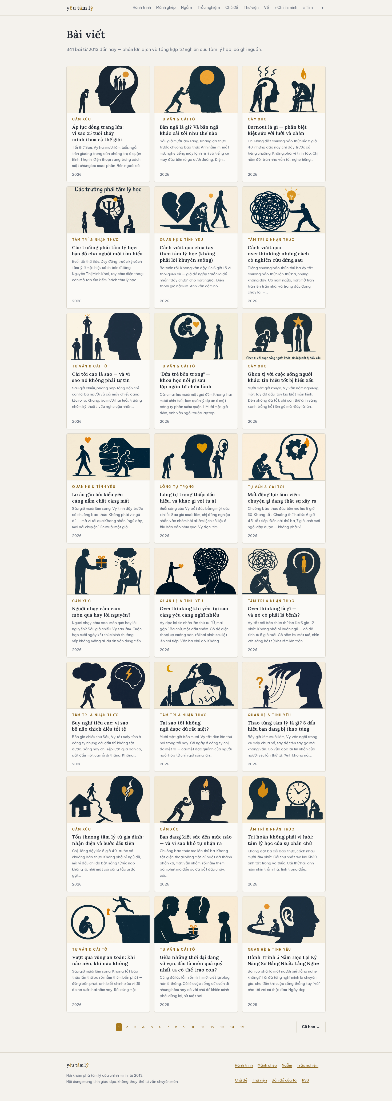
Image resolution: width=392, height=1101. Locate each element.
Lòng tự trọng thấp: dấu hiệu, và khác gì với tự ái (188, 497)
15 (242, 1027)
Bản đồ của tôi (284, 1080)
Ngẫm (186, 7)
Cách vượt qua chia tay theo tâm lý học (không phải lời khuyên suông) (187, 253)
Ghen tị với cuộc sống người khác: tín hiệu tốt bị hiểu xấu (281, 377)
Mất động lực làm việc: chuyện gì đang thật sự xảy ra (282, 497)
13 (222, 1027)
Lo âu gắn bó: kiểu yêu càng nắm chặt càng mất (100, 497)
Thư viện (251, 7)
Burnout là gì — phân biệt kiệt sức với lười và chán (277, 130)
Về (266, 7)
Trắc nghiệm (208, 7)
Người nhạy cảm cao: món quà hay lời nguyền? (101, 611)
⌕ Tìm (308, 7)
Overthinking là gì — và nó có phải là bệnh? (274, 611)
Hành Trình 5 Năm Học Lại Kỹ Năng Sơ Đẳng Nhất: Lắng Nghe (283, 960)
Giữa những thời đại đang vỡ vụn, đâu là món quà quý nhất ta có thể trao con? (191, 963)
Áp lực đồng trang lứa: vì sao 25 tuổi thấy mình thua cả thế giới (97, 133)
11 (203, 1027)
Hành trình (142, 7)
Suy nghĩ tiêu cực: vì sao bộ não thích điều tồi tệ (100, 726)
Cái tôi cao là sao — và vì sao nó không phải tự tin (101, 377)
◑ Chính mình (285, 7)
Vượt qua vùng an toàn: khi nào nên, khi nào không (103, 960)
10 (193, 1027)
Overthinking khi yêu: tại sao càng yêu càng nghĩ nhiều (194, 611)
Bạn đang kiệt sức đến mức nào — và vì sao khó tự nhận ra (196, 840)
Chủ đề (231, 7)
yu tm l (79, 8)
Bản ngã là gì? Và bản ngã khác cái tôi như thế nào (189, 130)
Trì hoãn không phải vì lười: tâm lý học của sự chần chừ (280, 840)
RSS (305, 1080)
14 (232, 1027)
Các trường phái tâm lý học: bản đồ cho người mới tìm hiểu (107, 250)
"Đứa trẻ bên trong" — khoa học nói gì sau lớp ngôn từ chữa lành (185, 380)
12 (212, 1027)
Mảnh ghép (166, 7)
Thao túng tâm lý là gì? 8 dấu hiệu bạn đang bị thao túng (281, 726)
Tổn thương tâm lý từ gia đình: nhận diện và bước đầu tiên (107, 840)
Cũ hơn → (311, 1026)
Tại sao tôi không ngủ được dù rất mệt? (184, 726)
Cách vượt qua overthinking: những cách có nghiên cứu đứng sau (278, 253)
